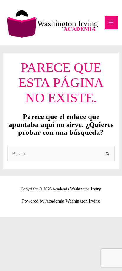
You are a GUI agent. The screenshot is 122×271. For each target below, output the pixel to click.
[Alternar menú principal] (111, 22)
